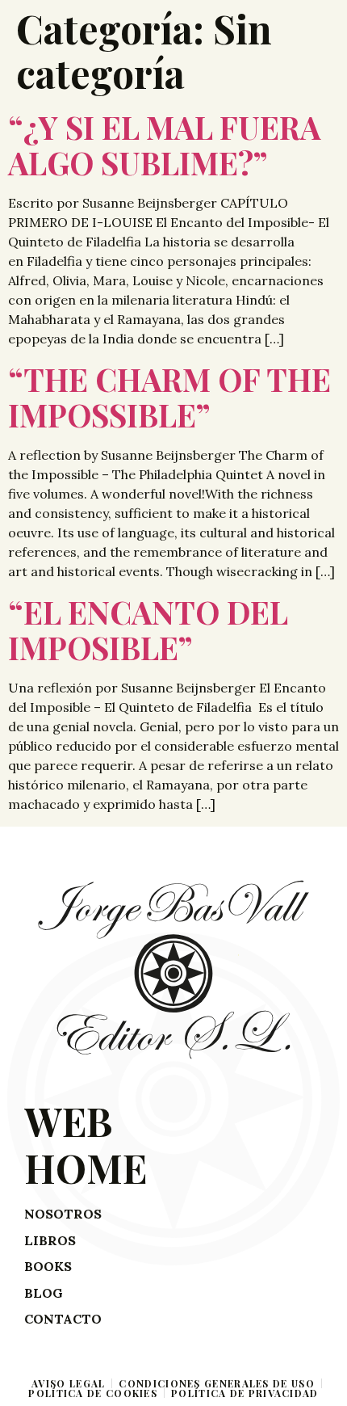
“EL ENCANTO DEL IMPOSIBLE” (147, 629)
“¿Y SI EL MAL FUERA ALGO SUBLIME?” (164, 144)
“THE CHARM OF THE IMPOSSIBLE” (169, 397)
